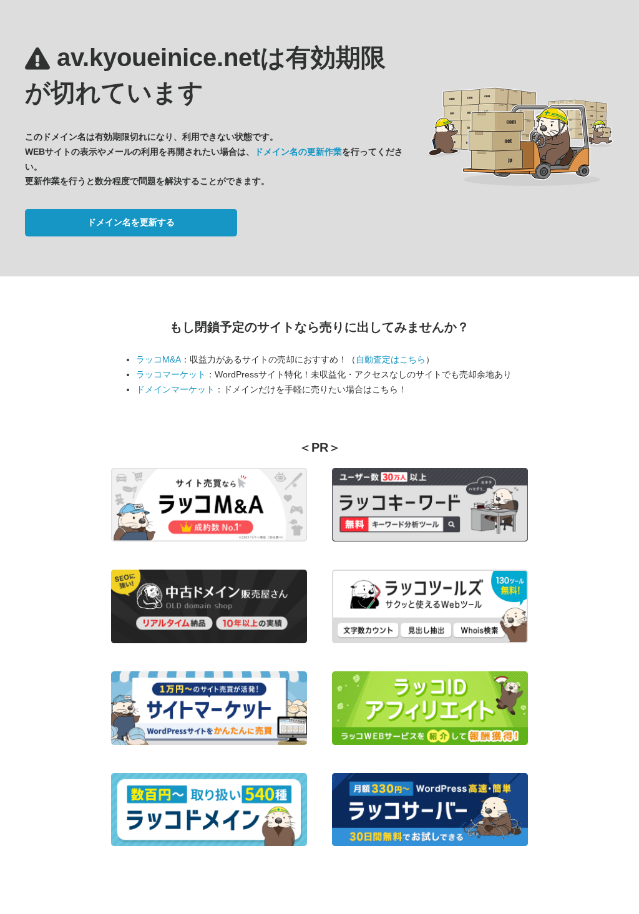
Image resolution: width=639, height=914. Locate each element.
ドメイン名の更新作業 (298, 152)
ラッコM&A (158, 359)
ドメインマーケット (175, 389)
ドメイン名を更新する (131, 222)
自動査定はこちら (391, 359)
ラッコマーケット (171, 374)
